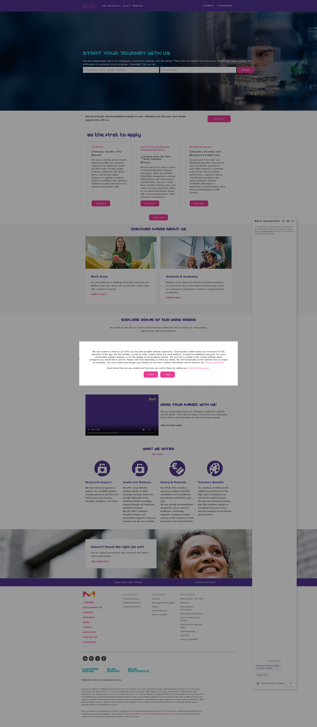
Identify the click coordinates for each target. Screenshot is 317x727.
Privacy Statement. (214, 362)
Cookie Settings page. (199, 368)
